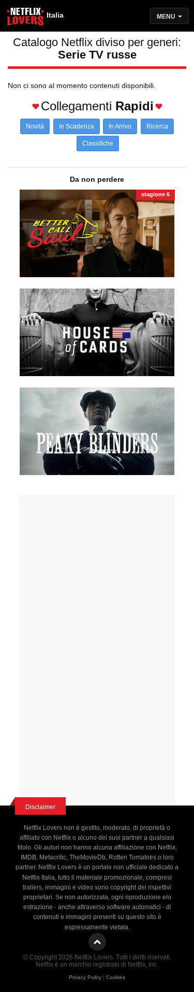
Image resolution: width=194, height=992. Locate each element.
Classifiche (97, 143)
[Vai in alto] (97, 941)
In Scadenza (76, 126)
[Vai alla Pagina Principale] (26, 18)
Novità (35, 126)
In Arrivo (120, 126)
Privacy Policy (85, 977)
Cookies (115, 977)
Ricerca (157, 126)
